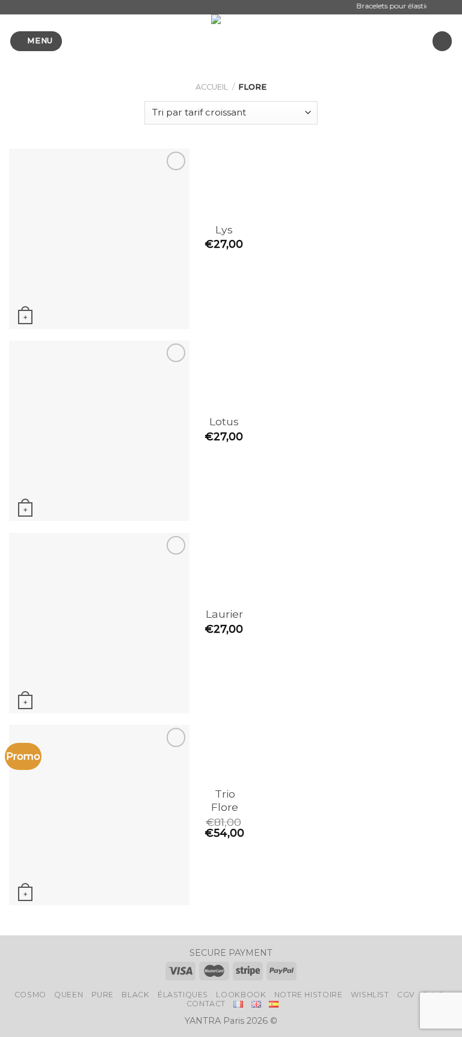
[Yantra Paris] (231, 40)
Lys (224, 229)
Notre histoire (308, 994)
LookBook (241, 994)
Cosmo (30, 994)
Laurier (224, 614)
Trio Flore (224, 800)
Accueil (212, 86)
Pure (102, 994)
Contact (206, 1003)
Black (135, 994)
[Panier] (442, 41)
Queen (68, 994)
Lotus (224, 421)
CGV (406, 994)
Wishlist (370, 994)
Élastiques (183, 994)
